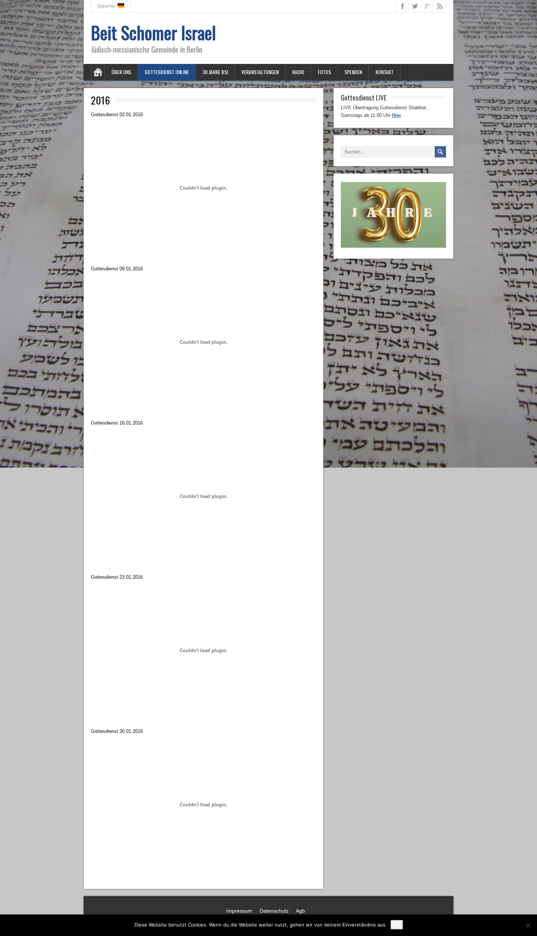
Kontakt (384, 72)
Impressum (239, 911)
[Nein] (528, 925)
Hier (396, 115)
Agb (300, 911)
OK (396, 925)
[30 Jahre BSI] (393, 246)
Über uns (121, 72)
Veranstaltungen (260, 72)
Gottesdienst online (167, 72)
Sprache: (107, 6)
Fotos (324, 72)
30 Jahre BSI (215, 72)
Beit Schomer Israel (153, 32)
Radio (298, 72)
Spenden (353, 72)
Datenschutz (274, 911)
